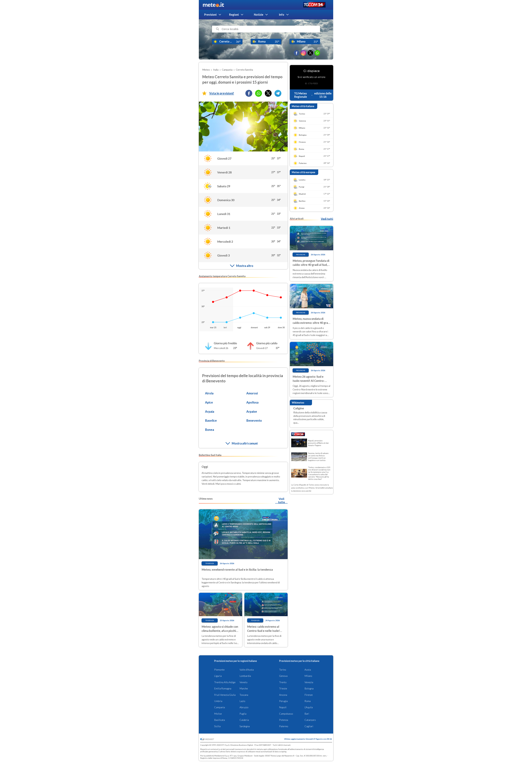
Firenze (309, 694)
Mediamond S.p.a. (221, 755)
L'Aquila (309, 707)
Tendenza (209, 563)
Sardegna (245, 726)
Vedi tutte (281, 500)
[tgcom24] (314, 5)
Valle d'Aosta (247, 669)
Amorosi (252, 393)
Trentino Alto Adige (225, 682)
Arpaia (209, 411)
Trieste (283, 688)
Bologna (309, 688)
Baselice (211, 420)
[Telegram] (277, 93)
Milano (308, 675)
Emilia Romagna (222, 688)
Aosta (308, 669)
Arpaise (251, 411)
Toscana (244, 694)
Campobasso (286, 713)
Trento (283, 682)
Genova (283, 675)
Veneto (243, 682)
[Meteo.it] (213, 4)
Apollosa (252, 402)
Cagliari (309, 726)
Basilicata (219, 719)
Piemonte (219, 669)
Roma (308, 701)
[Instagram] (303, 53)
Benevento (254, 420)
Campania (219, 707)
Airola (209, 393)
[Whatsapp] (258, 93)
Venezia (309, 682)
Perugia (283, 701)
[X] (310, 53)
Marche (244, 688)
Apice (209, 402)
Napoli (283, 707)
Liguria (218, 675)
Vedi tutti (327, 218)
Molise (218, 713)
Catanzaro (310, 719)
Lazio (242, 701)
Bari (307, 713)
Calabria (244, 719)
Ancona (283, 694)
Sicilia (217, 726)
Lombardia (245, 675)
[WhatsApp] (317, 53)
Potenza (283, 719)
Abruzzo (244, 707)
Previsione (300, 254)
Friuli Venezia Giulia (225, 694)
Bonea (209, 429)
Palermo (283, 726)
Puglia (243, 713)
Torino (282, 669)
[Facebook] (296, 53)
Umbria (218, 701)
